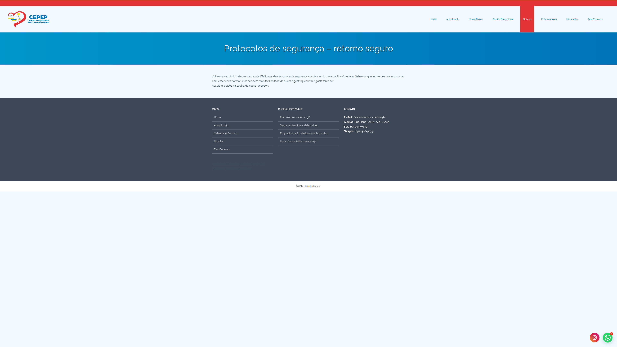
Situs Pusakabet (309, 155)
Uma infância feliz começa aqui (298, 141)
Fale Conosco (222, 149)
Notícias (219, 141)
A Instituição (221, 125)
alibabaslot (231, 163)
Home (217, 117)
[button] (608, 338)
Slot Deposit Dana (288, 155)
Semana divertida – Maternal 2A (299, 125)
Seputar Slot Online (302, 160)
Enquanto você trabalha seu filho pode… (303, 133)
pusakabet (218, 163)
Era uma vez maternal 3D (295, 117)
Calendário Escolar (225, 133)
